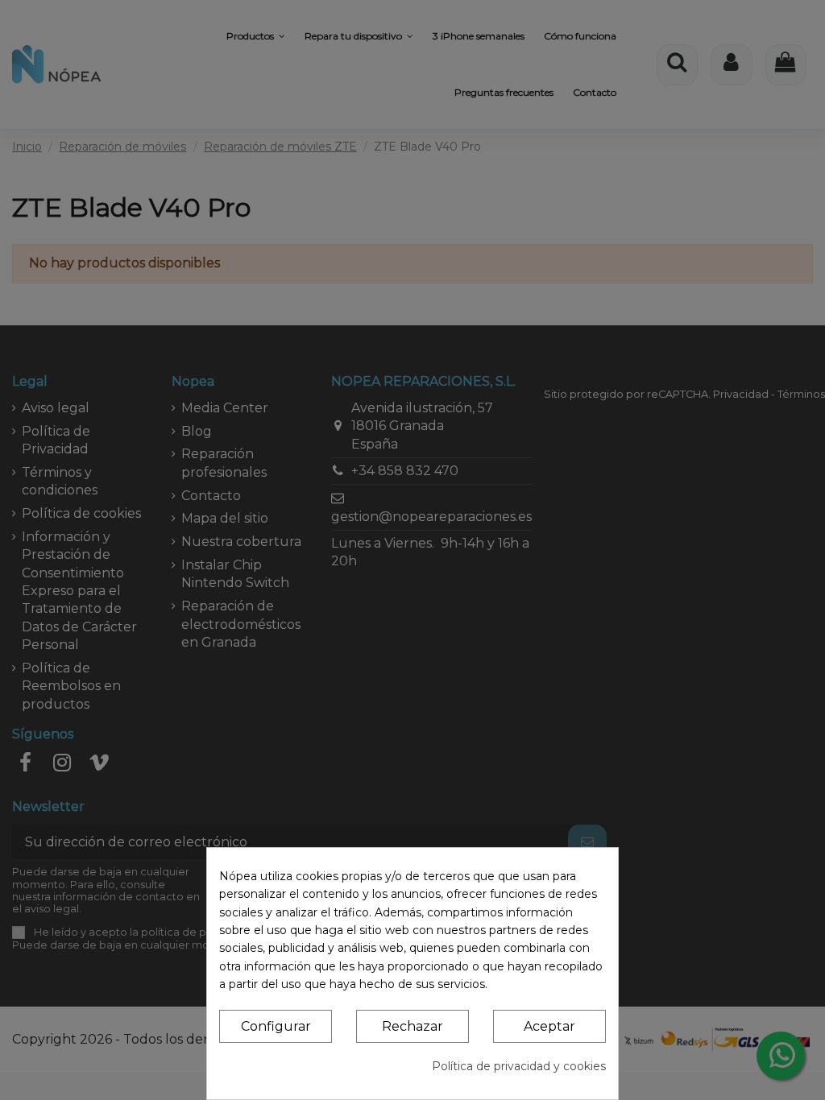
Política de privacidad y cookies (519, 1066)
